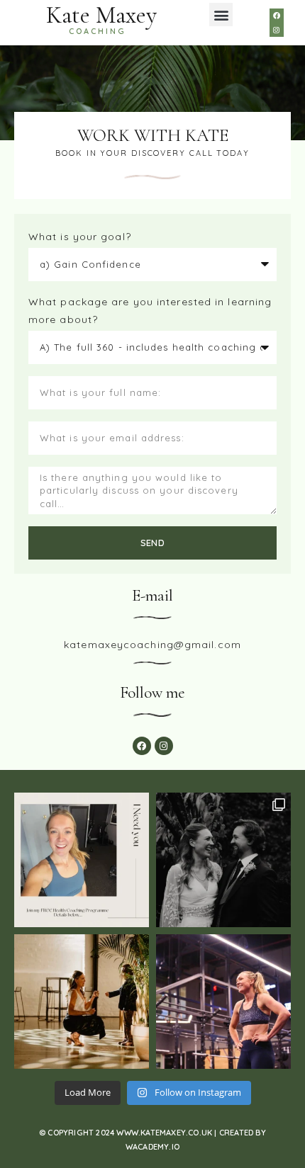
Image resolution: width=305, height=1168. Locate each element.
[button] (221, 14)
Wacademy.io (152, 1147)
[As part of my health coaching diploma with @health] (81, 860)
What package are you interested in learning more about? (150, 310)
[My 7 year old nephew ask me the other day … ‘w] (81, 1001)
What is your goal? (79, 236)
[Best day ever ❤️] (223, 860)
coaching (97, 31)
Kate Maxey (101, 15)
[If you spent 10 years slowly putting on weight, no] (223, 1001)
